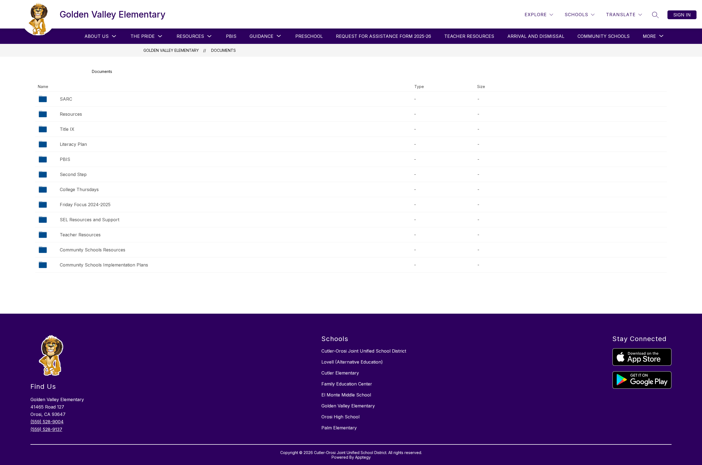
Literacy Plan (73, 144)
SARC (66, 99)
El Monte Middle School (346, 395)
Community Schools (604, 36)
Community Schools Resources (92, 250)
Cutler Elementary (340, 373)
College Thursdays (79, 189)
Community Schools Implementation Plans (104, 265)
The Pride (143, 36)
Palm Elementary (339, 427)
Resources (190, 36)
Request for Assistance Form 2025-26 (383, 36)
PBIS (231, 36)
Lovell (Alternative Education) (352, 362)
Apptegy (363, 457)
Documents (223, 50)
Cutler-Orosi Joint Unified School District (363, 351)
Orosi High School (340, 416)
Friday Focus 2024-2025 (85, 204)
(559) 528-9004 (47, 421)
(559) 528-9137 (46, 429)
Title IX (67, 129)
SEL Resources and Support (89, 219)
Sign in (682, 15)
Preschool (309, 36)
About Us (96, 36)
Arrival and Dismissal (535, 36)
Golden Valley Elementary (171, 50)
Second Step (73, 174)
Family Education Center (346, 384)
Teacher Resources (469, 36)
